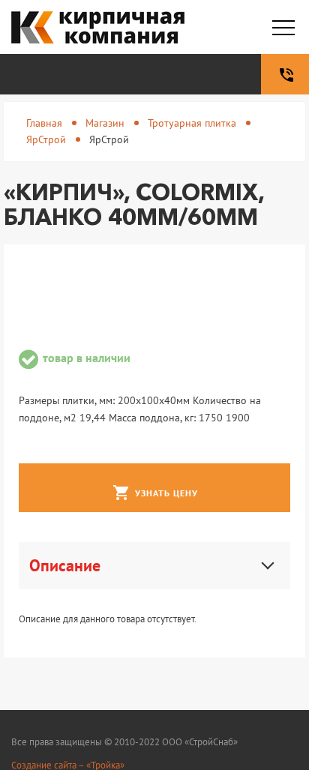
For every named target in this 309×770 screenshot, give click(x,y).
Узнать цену (155, 493)
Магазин (105, 123)
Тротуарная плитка (192, 123)
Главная (44, 123)
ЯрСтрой (46, 139)
